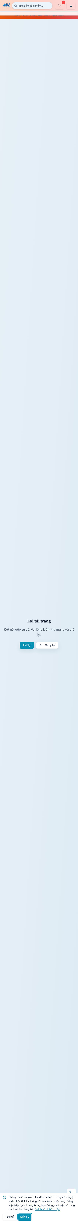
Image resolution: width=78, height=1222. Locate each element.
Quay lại (50, 645)
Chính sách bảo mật (47, 1209)
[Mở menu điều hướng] (71, 5)
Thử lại (27, 645)
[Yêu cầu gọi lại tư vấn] (71, 1192)
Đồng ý (24, 1216)
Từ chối (9, 1216)
